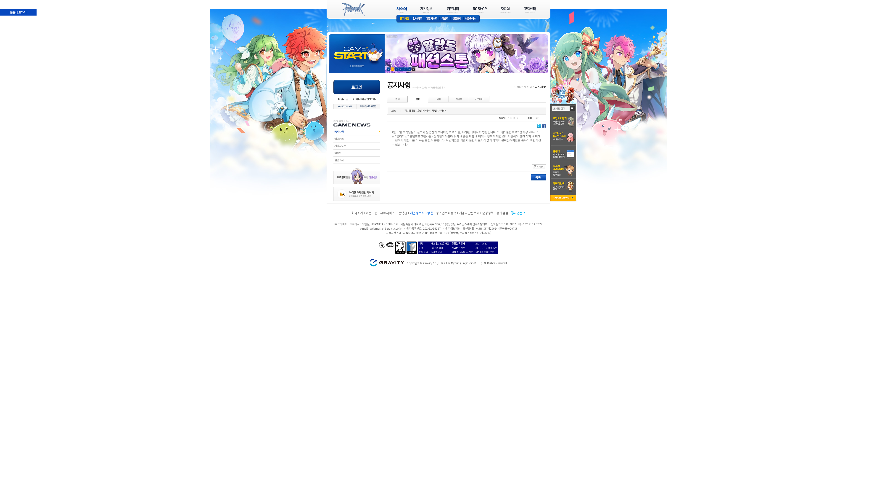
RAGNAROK (353, 10)
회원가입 (343, 99)
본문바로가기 (8, 2)
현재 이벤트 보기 (413, 69)
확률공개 (471, 19)
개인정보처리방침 (421, 213)
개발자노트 (431, 19)
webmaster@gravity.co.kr (386, 228)
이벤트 (444, 19)
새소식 (528, 87)
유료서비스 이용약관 (393, 213)
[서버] (438, 99)
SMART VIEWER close (563, 198)
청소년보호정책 (446, 213)
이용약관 (372, 213)
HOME (516, 87)
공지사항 (403, 19)
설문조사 (456, 19)
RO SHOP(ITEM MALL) (480, 10)
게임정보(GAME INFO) (426, 10)
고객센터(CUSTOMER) (530, 10)
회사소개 (357, 213)
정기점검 (502, 213)
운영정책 (488, 213)
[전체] (397, 99)
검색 (572, 108)
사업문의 (520, 213)
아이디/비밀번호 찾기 (365, 99)
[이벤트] (459, 99)
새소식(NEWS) (401, 10)
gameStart (357, 49)
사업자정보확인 (451, 228)
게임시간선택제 (469, 213)
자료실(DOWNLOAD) (505, 10)
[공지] (418, 99)
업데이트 (417, 19)
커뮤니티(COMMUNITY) (453, 10)
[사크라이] (479, 99)
